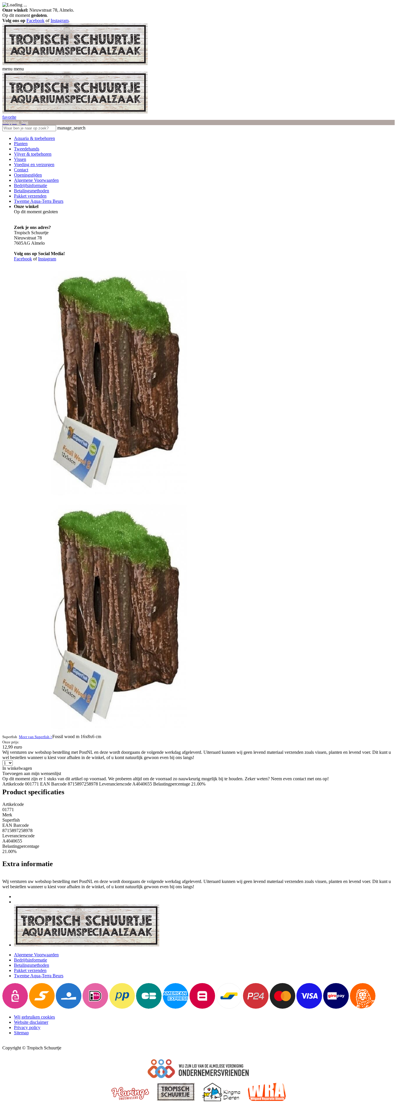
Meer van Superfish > (35, 737)
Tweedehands (26, 148)
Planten (21, 143)
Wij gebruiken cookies (34, 1016)
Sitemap (21, 1032)
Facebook (35, 20)
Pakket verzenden (30, 195)
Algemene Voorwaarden (36, 180)
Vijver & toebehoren (32, 154)
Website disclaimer (31, 1022)
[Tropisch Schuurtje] (75, 63)
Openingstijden (28, 175)
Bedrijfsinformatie (30, 185)
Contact (21, 169)
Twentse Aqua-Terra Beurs (38, 201)
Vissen (20, 159)
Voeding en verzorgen (34, 164)
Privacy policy (27, 1027)
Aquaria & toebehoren (34, 138)
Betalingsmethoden (31, 190)
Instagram (60, 20)
